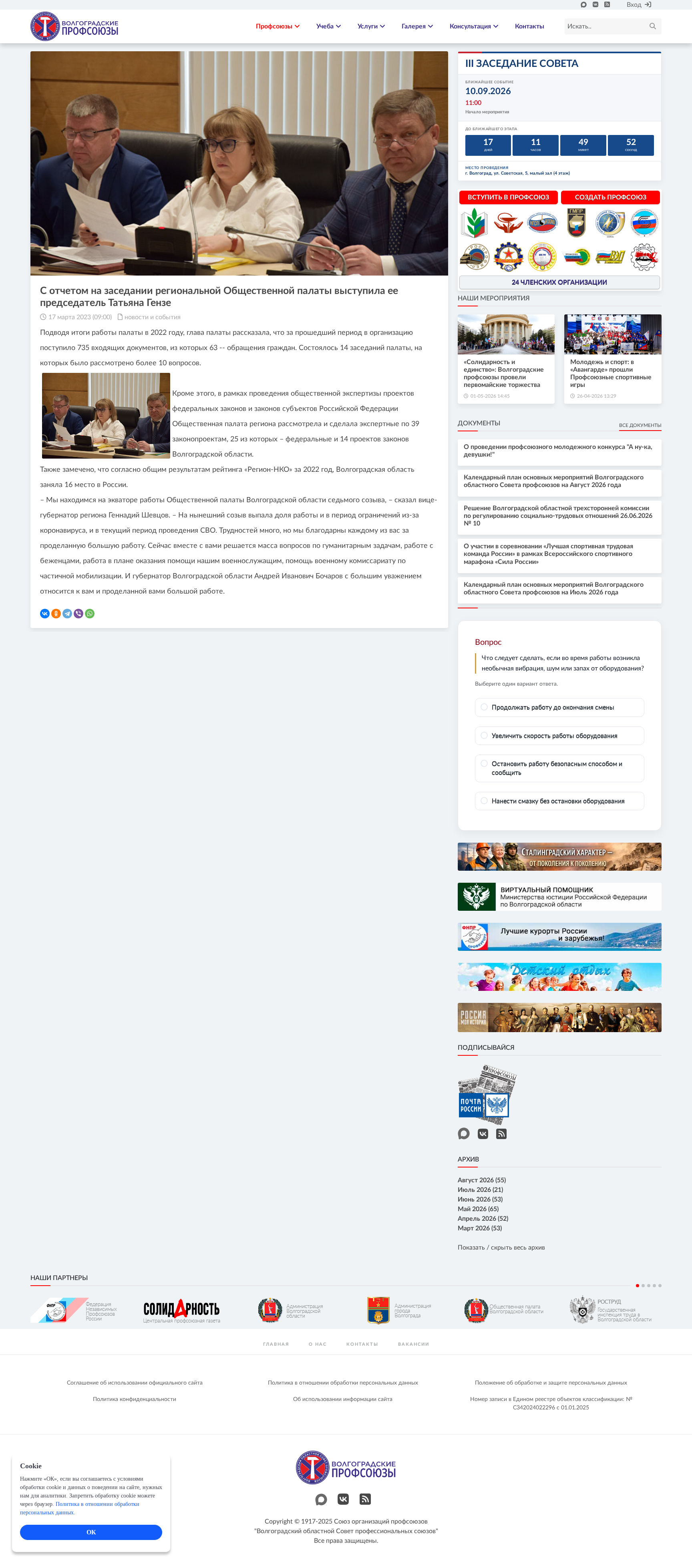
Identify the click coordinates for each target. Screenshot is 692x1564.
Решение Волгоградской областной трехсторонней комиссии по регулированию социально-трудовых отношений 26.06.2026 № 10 (558, 516)
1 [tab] (637, 1285)
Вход (634, 5)
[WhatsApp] (90, 613)
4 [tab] (654, 1285)
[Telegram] (67, 613)
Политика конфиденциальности (134, 1399)
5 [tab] (660, 1285)
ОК (91, 1532)
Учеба (325, 26)
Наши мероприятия (494, 298)
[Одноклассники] (56, 613)
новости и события (153, 317)
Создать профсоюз (610, 197)
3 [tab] (648, 1285)
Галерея (414, 26)
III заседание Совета (521, 64)
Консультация (470, 26)
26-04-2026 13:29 (596, 396)
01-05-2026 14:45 (490, 396)
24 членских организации (559, 282)
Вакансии (413, 1344)
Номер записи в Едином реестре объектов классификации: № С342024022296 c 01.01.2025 (551, 1404)
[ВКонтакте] (45, 613)
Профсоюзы (274, 26)
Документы (479, 423)
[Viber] (78, 613)
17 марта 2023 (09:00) (80, 317)
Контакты (529, 26)
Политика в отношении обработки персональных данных (343, 1383)
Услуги (368, 26)
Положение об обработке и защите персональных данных (551, 1383)
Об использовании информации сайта (342, 1399)
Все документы (640, 425)
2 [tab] (643, 1285)
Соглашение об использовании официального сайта (135, 1383)
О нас (318, 1344)
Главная (276, 1344)
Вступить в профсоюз (508, 197)
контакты (362, 1344)
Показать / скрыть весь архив (501, 1247)
